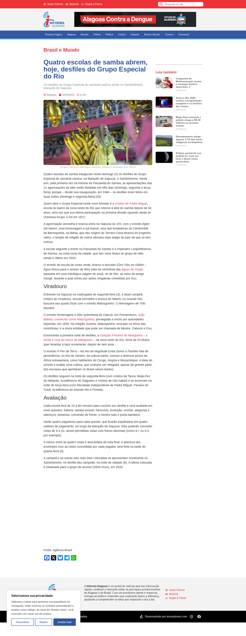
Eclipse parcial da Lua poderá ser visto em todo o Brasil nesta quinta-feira (188, 157)
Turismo (169, 34)
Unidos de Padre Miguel (130, 203)
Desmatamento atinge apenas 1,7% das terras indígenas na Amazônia (189, 139)
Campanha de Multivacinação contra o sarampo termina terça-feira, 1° (188, 82)
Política (109, 34)
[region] (43, 609)
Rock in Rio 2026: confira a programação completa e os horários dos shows (189, 102)
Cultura (122, 34)
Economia (184, 34)
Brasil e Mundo (152, 34)
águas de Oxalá (132, 269)
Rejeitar (43, 622)
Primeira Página (53, 34)
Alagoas (71, 34)
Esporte (135, 34)
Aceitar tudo (64, 622)
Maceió (84, 34)
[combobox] (180, 4)
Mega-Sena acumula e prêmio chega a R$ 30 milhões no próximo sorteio (188, 121)
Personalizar (22, 622)
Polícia (96, 34)
